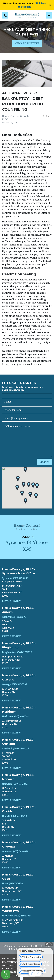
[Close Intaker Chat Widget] (51, 944)
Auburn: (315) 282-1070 (14, 616)
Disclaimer (17, 949)
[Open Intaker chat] (21, 978)
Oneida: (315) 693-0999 (14, 816)
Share (49, 116)
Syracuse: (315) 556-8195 (15, 578)
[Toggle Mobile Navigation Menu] (49, 15)
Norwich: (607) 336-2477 (15, 784)
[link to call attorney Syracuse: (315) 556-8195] (5, 15)
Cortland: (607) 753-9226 (15, 748)
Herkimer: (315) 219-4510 (15, 716)
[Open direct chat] (47, 944)
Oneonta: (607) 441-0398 (15, 851)
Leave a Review (11, 601)
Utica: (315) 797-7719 (12, 883)
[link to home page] (27, 15)
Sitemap (45, 946)
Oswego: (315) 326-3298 (14, 684)
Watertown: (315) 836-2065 (16, 915)
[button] (23, 484)
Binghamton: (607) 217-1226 (17, 652)
